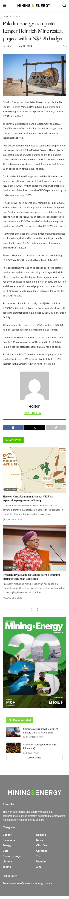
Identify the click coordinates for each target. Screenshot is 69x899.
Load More (34, 757)
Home (5, 16)
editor (9, 46)
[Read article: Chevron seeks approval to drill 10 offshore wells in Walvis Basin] (13, 732)
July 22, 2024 (25, 46)
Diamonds (9, 840)
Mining (7, 866)
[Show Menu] (4, 5)
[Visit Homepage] (34, 5)
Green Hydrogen (12, 856)
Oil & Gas (42, 845)
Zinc (39, 866)
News (39, 840)
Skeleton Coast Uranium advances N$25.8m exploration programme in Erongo (28, 498)
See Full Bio (32, 412)
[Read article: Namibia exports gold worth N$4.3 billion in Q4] (13, 748)
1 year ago (32, 752)
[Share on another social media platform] (56, 427)
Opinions (41, 850)
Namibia (41, 834)
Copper (7, 834)
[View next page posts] (37, 609)
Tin (38, 856)
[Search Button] (64, 5)
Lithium (7, 861)
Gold (5, 850)
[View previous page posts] (31, 609)
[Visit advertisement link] (34, 662)
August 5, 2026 (13, 519)
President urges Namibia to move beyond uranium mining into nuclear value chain (31, 577)
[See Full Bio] (43, 412)
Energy (7, 845)
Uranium (16, 16)
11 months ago (34, 736)
